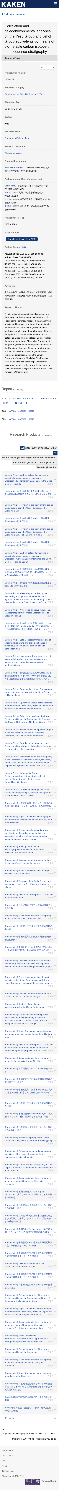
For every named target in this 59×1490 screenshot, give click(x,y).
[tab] (31, 434)
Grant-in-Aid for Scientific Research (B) (23, 94)
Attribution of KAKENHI (13, 1476)
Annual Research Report (21, 398)
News (4, 1466)
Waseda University (13, 153)
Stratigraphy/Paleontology (17, 138)
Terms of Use (8, 1471)
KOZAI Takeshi (12, 199)
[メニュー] (55, 4)
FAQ (4, 1460)
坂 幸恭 (8, 206)
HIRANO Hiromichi (14, 167)
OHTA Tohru (10, 185)
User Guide (7, 1455)
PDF (20, 403)
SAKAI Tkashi (11, 192)
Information (7, 1450)
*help (23, 247)
